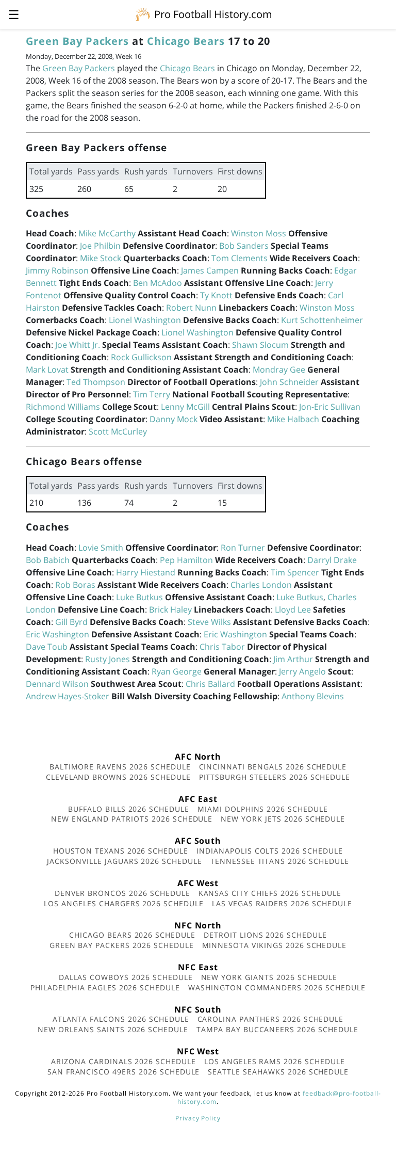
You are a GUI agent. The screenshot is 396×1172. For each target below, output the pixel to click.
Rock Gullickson (141, 357)
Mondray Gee (279, 369)
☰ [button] (14, 14)
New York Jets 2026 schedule (283, 819)
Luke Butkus (139, 597)
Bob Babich (48, 560)
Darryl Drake (332, 560)
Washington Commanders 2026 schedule (277, 987)
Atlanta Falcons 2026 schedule (121, 1019)
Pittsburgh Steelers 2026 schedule (275, 777)
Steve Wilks (209, 622)
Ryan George (177, 671)
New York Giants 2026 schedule (269, 977)
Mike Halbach (293, 419)
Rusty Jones (107, 659)
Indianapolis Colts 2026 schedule (269, 851)
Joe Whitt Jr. (77, 344)
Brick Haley (170, 609)
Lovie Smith (100, 547)
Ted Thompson (96, 382)
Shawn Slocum (260, 344)
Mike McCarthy (107, 233)
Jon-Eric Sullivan (329, 406)
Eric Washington (57, 634)
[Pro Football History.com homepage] (143, 14)
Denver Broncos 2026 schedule (122, 893)
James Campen (210, 270)
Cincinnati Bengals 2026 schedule (273, 767)
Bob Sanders (244, 245)
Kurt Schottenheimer (322, 320)
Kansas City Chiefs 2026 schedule (270, 893)
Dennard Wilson (57, 683)
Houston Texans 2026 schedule (120, 851)
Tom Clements (239, 258)
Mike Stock (100, 258)
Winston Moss (258, 233)
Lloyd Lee (293, 609)
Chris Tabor (222, 646)
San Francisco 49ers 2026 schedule (123, 1072)
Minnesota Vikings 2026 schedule (274, 945)
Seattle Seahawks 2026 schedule (278, 1072)
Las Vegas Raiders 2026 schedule (282, 903)
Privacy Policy (198, 1118)
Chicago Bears (185, 41)
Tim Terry (151, 394)
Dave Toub (47, 646)
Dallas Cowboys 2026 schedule (126, 977)
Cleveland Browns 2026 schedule (118, 777)
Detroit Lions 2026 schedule (265, 935)
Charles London (261, 584)
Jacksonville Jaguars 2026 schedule (124, 861)
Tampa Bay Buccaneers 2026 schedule (277, 1029)
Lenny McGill (185, 406)
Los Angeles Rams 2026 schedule (274, 1061)
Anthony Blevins (313, 696)
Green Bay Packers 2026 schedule (122, 945)
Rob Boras (75, 584)
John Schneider (289, 382)
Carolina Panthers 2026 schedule (270, 1019)
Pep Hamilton (186, 560)
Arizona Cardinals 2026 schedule (123, 1061)
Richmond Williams (63, 406)
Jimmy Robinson (57, 270)
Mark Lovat (47, 369)
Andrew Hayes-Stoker (67, 696)
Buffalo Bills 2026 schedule (128, 809)
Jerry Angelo (302, 671)
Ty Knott (216, 295)
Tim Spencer (295, 572)
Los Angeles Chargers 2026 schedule (124, 903)
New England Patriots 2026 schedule (132, 819)
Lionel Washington (145, 320)
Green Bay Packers (77, 41)
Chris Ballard (210, 683)
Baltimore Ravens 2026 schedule (120, 767)
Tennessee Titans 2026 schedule (279, 861)
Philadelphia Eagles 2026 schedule (105, 987)
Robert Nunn (191, 307)
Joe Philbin (100, 245)
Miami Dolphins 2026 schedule (262, 809)
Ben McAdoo (157, 282)
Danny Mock (173, 419)
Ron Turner (243, 547)
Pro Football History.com (213, 14)
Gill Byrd (71, 622)
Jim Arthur (293, 659)
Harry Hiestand (145, 572)
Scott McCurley (118, 431)
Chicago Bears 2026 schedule (132, 935)
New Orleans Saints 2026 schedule (113, 1029)
